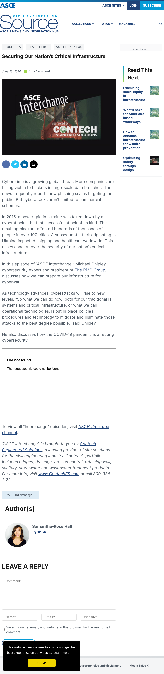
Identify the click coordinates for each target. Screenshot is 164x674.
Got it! (41, 663)
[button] (160, 23)
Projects (12, 47)
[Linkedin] (24, 164)
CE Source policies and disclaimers (97, 665)
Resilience (39, 47)
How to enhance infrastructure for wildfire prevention (134, 140)
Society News (69, 47)
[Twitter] (15, 164)
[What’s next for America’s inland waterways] (154, 112)
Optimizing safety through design (131, 164)
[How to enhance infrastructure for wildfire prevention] (154, 134)
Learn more (61, 652)
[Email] (34, 164)
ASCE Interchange (19, 495)
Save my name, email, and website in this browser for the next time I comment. (58, 629)
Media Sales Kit (140, 665)
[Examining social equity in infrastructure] (154, 90)
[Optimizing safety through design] (154, 160)
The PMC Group (90, 270)
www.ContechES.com (58, 473)
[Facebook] (6, 164)
